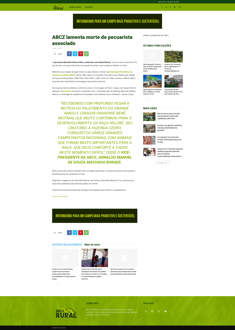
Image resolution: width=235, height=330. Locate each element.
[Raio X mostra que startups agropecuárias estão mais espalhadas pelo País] (149, 116)
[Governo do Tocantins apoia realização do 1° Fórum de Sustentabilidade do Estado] (173, 56)
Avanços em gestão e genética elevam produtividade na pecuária (169, 127)
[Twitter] (170, 7)
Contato (89, 7)
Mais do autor (92, 244)
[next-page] (57, 283)
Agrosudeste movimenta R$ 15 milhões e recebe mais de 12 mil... (152, 92)
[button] (180, 7)
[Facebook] (162, 7)
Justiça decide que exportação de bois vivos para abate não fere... (173, 92)
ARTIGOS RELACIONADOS (67, 244)
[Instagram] (166, 7)
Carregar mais (162, 163)
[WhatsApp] (86, 53)
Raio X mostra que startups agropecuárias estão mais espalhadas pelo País (168, 116)
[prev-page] (53, 283)
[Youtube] (174, 7)
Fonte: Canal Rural (60, 196)
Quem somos (75, 7)
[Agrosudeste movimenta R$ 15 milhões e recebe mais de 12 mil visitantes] (152, 81)
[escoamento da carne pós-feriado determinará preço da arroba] (149, 140)
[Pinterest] (80, 53)
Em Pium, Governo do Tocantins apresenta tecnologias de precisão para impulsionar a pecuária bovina (123, 271)
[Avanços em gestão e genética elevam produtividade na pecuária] (149, 128)
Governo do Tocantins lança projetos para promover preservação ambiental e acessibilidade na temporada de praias (64, 274)
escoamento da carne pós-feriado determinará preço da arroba (169, 139)
